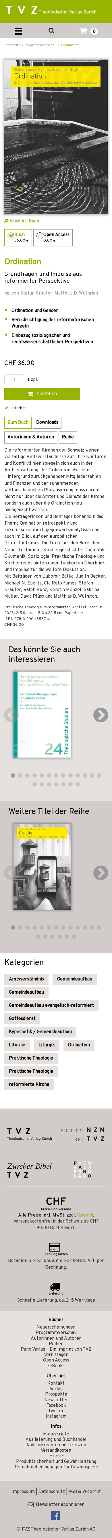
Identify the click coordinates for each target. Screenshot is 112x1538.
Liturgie (17, 1045)
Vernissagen (56, 1355)
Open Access (56, 1360)
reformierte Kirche (29, 1085)
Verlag (56, 1389)
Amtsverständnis (26, 979)
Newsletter (56, 1400)
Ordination (69, 45)
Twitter (56, 1411)
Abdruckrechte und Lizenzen (56, 1445)
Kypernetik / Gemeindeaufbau (40, 1032)
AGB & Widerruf (84, 1492)
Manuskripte (56, 1434)
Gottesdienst (22, 1019)
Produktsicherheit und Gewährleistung (56, 1462)
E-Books (56, 1366)
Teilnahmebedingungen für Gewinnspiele (56, 1467)
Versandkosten (56, 1450)
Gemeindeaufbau (74, 979)
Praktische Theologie (31, 1058)
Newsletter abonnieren (59, 1505)
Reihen (56, 1344)
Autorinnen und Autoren (56, 1338)
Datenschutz (51, 1492)
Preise (56, 1456)
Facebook (56, 1405)
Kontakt (56, 1383)
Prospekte (56, 1394)
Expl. (33, 380)
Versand (85, 1215)
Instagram (56, 1416)
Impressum (23, 1492)
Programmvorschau (56, 1333)
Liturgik (46, 1045)
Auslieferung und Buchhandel (56, 1440)
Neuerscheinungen (56, 1327)
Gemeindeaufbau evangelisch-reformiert (51, 1006)
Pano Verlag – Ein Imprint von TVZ (56, 1349)
